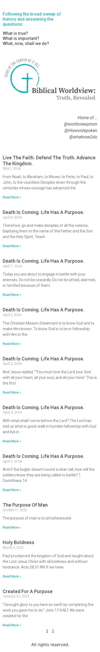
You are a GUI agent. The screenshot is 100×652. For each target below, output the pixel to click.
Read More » (12, 197)
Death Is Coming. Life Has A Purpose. (43, 212)
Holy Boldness (18, 542)
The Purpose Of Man (25, 505)
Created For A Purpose (28, 591)
